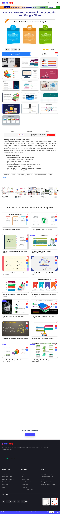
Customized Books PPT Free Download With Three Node (14, 317)
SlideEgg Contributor (46, 482)
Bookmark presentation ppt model (11, 229)
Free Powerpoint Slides (8, 479)
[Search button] (48, 3)
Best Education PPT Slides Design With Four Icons (15, 338)
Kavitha (47, 131)
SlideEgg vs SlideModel (47, 476)
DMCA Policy (25, 484)
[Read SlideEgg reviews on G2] (46, 501)
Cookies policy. (26, 513)
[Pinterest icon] (19, 49)
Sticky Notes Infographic (40, 174)
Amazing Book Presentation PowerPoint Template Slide (44, 273)
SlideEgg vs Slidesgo (46, 474)
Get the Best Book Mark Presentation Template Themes (44, 295)
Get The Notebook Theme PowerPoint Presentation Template (41, 251)
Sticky (13, 174)
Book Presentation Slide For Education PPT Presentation (42, 230)
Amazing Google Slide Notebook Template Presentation (13, 273)
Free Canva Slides (7, 482)
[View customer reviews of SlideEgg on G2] (54, 501)
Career (43, 479)
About (23, 474)
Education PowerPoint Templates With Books (43, 338)
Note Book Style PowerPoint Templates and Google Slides (43, 360)
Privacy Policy (25, 479)
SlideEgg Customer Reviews (48, 484)
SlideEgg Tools (6, 474)
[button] (27, 214)
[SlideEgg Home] (30, 444)
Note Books (6, 174)
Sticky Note (29, 174)
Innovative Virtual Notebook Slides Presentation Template (15, 251)
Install (51, 135)
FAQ (23, 476)
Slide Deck (5, 484)
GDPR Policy (25, 487)
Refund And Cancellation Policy (30, 489)
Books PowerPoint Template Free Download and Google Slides (15, 360)
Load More (30, 435)
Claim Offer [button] (52, 7)
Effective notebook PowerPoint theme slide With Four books (44, 317)
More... (5, 177)
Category (4, 487)
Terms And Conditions (27, 482)
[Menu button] (57, 3)
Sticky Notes (21, 174)
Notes (50, 174)
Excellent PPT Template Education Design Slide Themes (15, 295)
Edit (50, 54)
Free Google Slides (7, 476)
